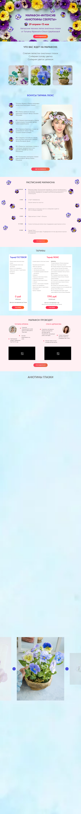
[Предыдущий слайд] (14, 669)
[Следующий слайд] (67, 669)
